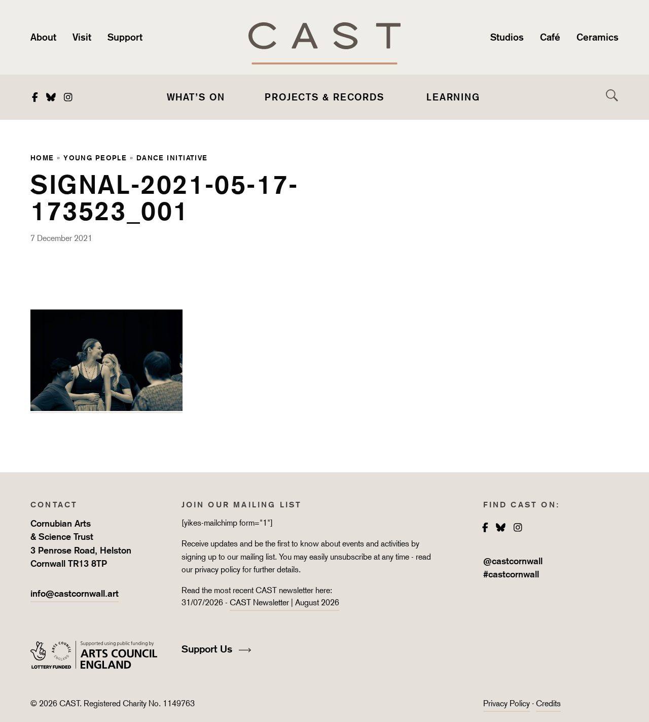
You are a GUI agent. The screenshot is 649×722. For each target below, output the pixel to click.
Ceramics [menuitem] (597, 37)
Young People (95, 157)
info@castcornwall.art (74, 593)
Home (42, 157)
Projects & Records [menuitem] (324, 96)
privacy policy (217, 569)
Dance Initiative (172, 157)
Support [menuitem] (124, 37)
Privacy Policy (506, 703)
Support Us (208, 649)
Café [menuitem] (550, 37)
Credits (548, 703)
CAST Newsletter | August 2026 (284, 602)
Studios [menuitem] (507, 37)
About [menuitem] (43, 37)
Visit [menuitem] (82, 37)
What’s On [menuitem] (196, 96)
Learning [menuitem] (453, 96)
